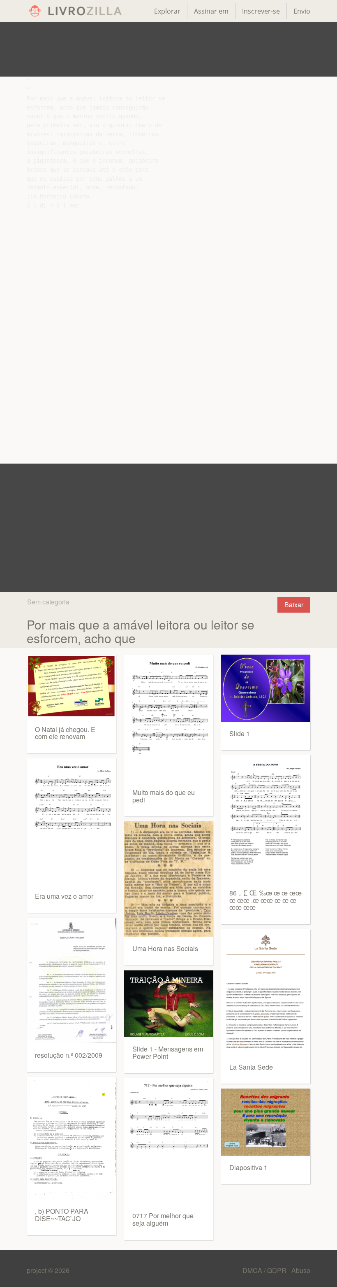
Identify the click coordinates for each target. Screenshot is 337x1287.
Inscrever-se (261, 11)
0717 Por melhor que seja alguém (163, 1219)
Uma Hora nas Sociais (165, 948)
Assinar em (211, 11)
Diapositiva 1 (248, 1167)
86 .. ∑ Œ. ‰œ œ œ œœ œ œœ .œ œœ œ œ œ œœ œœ (265, 900)
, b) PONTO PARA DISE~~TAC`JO (61, 1214)
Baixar (293, 604)
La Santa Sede (251, 1067)
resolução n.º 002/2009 (68, 1055)
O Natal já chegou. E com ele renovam (65, 733)
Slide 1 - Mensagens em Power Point (167, 1052)
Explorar (167, 11)
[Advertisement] (168, 49)
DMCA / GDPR (265, 1270)
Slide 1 (239, 733)
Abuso (300, 1270)
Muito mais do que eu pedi (163, 796)
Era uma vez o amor (64, 896)
